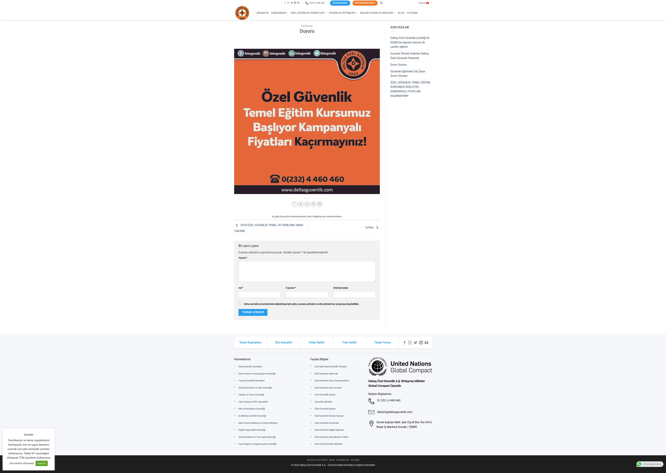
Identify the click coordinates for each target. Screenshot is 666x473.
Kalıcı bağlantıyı (314, 216)
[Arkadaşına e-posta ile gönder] (307, 204)
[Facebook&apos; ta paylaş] (294, 204)
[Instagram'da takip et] (288, 3)
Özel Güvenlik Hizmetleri (307, 12)
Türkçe (421, 3)
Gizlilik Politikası (317, 460)
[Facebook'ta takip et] (285, 3)
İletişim (412, 12)
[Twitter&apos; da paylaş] (301, 204)
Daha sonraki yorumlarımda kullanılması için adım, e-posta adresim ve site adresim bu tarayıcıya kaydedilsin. (301, 304)
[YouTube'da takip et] (298, 3)
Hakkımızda (278, 12)
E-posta (291, 287)
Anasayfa (263, 12)
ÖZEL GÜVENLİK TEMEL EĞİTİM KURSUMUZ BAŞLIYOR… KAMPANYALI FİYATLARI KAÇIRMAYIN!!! (410, 89)
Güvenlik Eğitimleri (342, 12)
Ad (240, 287)
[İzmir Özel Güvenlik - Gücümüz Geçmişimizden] (242, 13)
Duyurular (307, 26)
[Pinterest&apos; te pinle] (313, 204)
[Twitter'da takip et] (292, 3)
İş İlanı (370, 227)
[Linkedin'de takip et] (295, 3)
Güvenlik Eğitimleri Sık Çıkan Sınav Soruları (407, 74)
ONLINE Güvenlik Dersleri (376, 12)
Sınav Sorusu (398, 64)
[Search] (381, 3)
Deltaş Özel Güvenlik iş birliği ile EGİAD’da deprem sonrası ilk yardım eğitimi (409, 42)
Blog (401, 12)
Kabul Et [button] (42, 463)
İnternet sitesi (340, 287)
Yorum (242, 257)
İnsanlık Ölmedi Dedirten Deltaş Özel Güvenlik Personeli (409, 56)
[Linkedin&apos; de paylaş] (320, 204)
